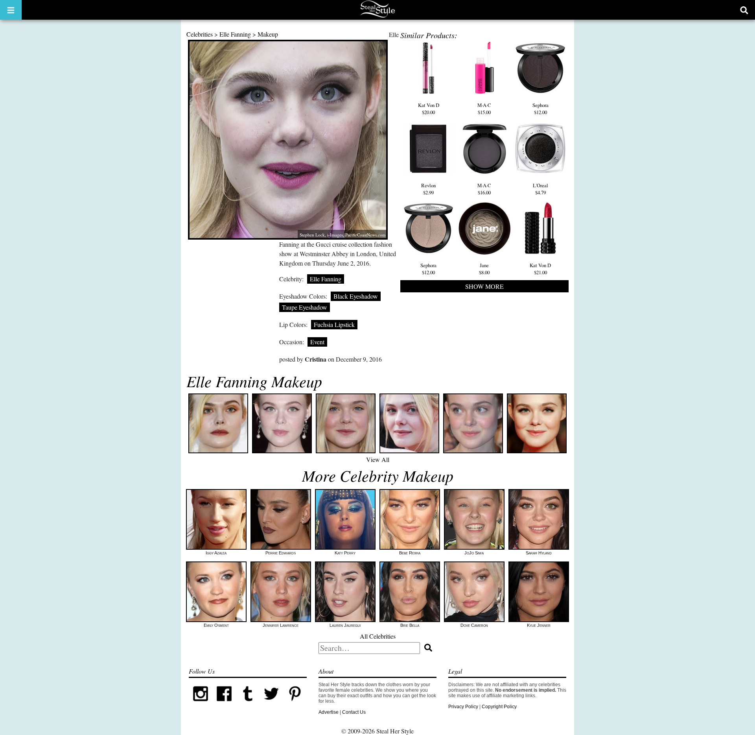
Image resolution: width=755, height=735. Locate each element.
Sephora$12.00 (540, 109)
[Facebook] (224, 704)
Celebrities (199, 34)
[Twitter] (271, 704)
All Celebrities (378, 636)
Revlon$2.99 (428, 189)
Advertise (329, 712)
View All (377, 459)
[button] (11, 10)
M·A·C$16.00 (484, 189)
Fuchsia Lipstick (334, 324)
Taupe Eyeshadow (304, 307)
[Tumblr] (248, 704)
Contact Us (354, 712)
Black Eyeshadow (355, 296)
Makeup (268, 34)
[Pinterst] (295, 704)
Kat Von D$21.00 (540, 269)
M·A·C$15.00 (484, 109)
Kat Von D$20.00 (428, 109)
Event (317, 342)
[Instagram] (200, 704)
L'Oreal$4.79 (540, 189)
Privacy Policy (463, 706)
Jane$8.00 (484, 269)
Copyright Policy (499, 706)
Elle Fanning (235, 34)
